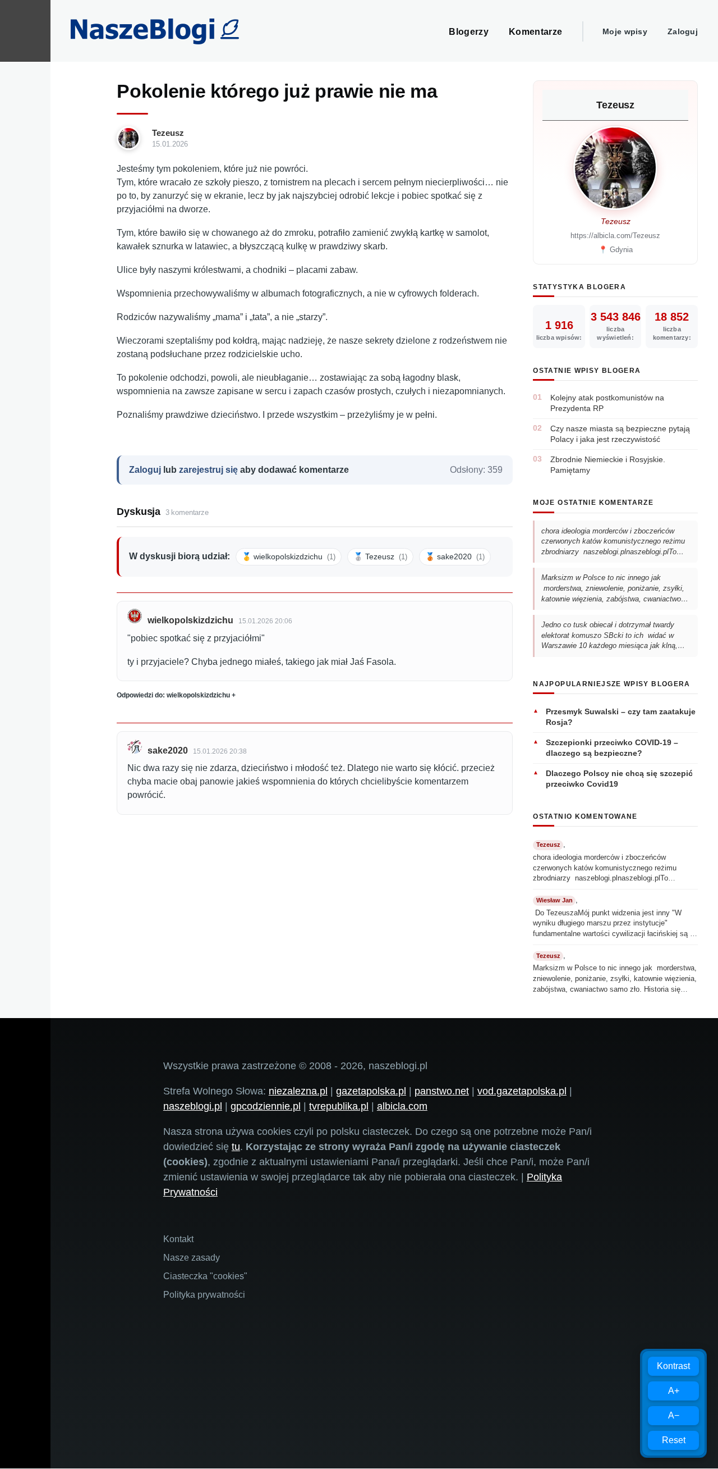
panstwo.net (442, 1091)
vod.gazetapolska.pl (522, 1091)
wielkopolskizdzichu (190, 620)
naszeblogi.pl (192, 1106)
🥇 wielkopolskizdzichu (288, 556)
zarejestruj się (208, 470)
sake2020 (168, 750)
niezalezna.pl (298, 1091)
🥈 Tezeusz (380, 556)
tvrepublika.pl (339, 1106)
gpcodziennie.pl (266, 1106)
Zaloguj (683, 31)
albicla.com (402, 1106)
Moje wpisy (624, 31)
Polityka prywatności (204, 1294)
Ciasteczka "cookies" (205, 1276)
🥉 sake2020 (455, 556)
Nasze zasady (191, 1257)
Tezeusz (168, 133)
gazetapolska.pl (371, 1091)
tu (236, 1146)
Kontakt (178, 1239)
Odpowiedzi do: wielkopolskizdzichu (173, 695)
